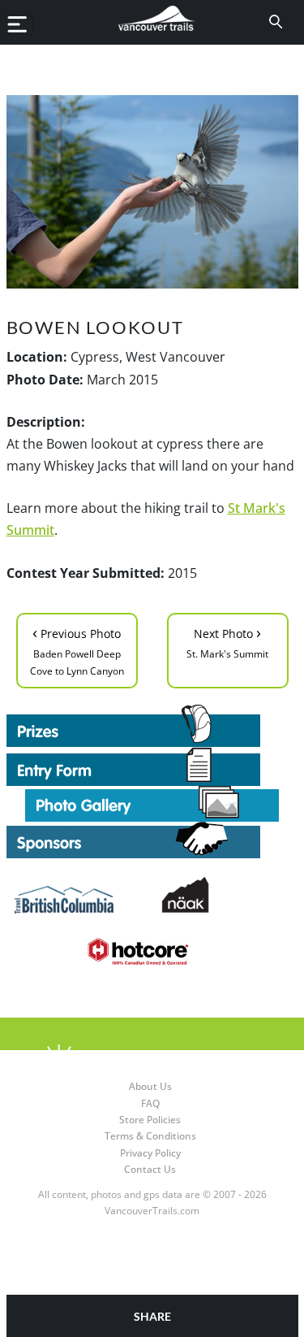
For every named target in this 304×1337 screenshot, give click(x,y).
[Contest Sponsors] (152, 840)
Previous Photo (77, 649)
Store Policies (150, 1119)
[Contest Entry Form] (152, 766)
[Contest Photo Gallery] (152, 802)
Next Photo (227, 641)
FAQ (150, 1103)
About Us (150, 1086)
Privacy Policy (150, 1153)
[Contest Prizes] (152, 726)
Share (152, 1316)
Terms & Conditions (150, 1136)
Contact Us (150, 1169)
